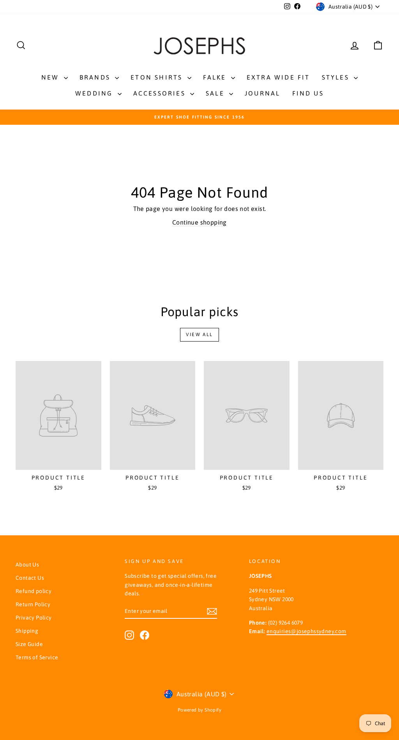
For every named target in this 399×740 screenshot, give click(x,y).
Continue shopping (199, 222)
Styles (337, 77)
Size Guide (29, 644)
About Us (27, 564)
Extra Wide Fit (278, 77)
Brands (96, 77)
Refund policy (33, 591)
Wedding (95, 93)
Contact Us (30, 578)
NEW (51, 77)
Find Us (308, 93)
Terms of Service (37, 657)
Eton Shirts (158, 77)
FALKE (216, 77)
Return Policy (33, 604)
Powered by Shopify (199, 710)
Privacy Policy (34, 617)
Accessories (160, 93)
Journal (262, 93)
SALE (216, 93)
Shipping (27, 631)
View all (199, 334)
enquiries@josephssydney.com (306, 631)
